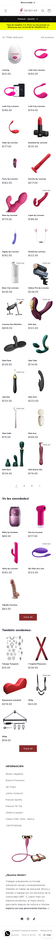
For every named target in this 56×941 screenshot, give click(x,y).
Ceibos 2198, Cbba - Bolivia (20, 819)
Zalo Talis (32, 360)
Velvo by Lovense (10, 568)
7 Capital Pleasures (37, 664)
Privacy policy (13, 935)
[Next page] (39, 486)
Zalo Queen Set (35, 469)
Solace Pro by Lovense (38, 288)
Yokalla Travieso (9, 605)
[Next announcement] (51, 19)
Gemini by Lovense (36, 252)
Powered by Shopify (29, 930)
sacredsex (16, 930)
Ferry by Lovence (10, 179)
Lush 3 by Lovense (10, 106)
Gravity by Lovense (37, 179)
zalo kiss (6, 397)
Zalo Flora (6, 360)
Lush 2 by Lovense (36, 106)
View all (28, 617)
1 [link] (16, 485)
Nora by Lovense (10, 215)
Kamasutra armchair (11, 700)
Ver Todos (11, 787)
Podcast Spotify (14, 799)
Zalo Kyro (6, 469)
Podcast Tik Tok (14, 806)
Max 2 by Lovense (10, 288)
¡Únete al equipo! (14, 812)
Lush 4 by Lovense (36, 70)
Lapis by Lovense (36, 215)
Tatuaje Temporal (10, 664)
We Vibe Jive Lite (36, 568)
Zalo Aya (32, 324)
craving (5, 70)
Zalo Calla (6, 433)
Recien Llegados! (14, 774)
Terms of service (29, 935)
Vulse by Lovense (10, 143)
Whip (30, 700)
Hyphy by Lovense (10, 252)
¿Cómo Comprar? (14, 793)
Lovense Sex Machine (12, 324)
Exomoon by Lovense (37, 143)
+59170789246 (14, 825)
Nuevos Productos (15, 780)
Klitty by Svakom (10, 532)
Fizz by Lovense (35, 532)
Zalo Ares (32, 397)
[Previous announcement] (5, 19)
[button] (6, 11)
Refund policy (46, 931)
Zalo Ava (32, 433)
